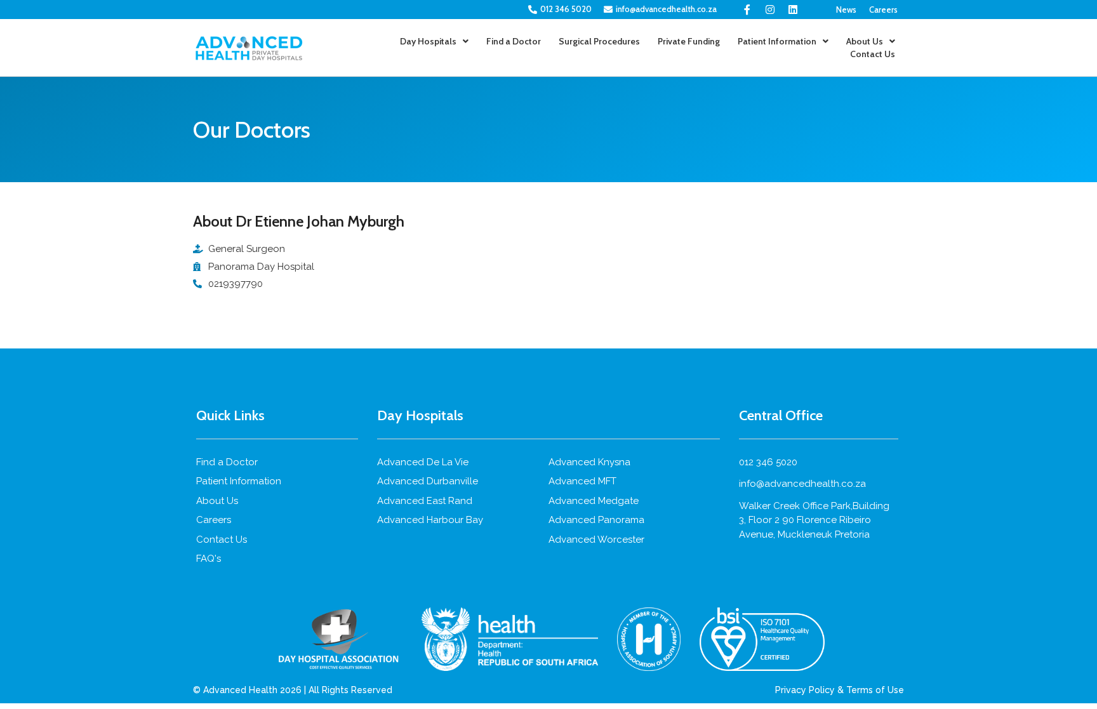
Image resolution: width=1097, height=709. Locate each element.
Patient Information (777, 41)
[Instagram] (770, 9)
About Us (864, 41)
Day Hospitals (428, 41)
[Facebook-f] (747, 9)
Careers (883, 9)
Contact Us (872, 54)
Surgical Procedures (599, 41)
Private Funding (689, 41)
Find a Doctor (513, 41)
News (846, 9)
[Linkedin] (793, 9)
